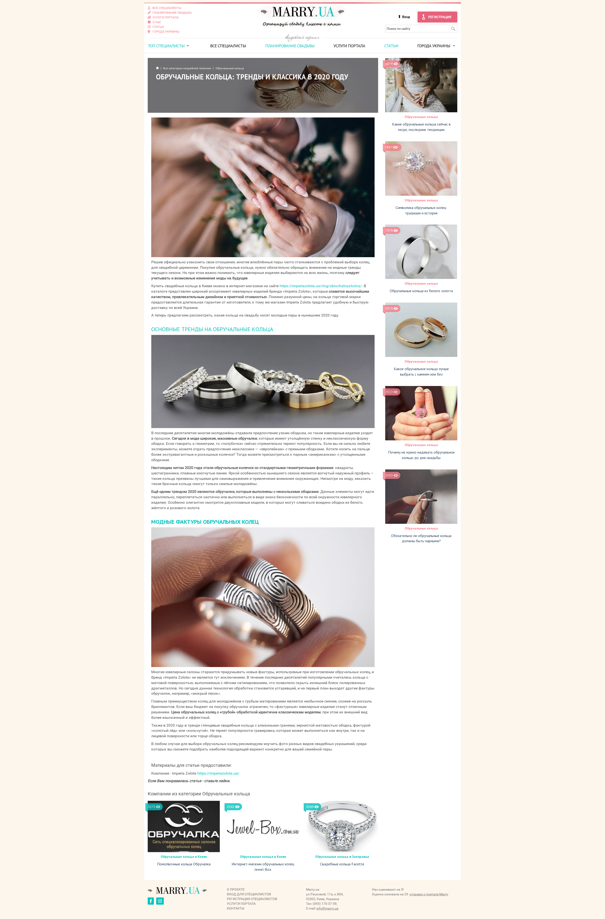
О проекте (236, 889)
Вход (406, 17)
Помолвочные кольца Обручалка (184, 864)
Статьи (391, 45)
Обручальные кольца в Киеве (184, 856)
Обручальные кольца (421, 117)
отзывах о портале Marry (429, 894)
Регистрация (439, 17)
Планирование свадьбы (290, 45)
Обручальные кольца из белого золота (421, 290)
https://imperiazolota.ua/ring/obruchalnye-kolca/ (321, 286)
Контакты (235, 908)
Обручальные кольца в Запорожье (342, 856)
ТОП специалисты (166, 45)
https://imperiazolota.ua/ (218, 773)
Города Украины (433, 45)
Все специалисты (228, 45)
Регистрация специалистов (252, 899)
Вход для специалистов (249, 894)
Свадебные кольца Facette (342, 864)
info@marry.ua (327, 908)
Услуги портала (349, 45)
